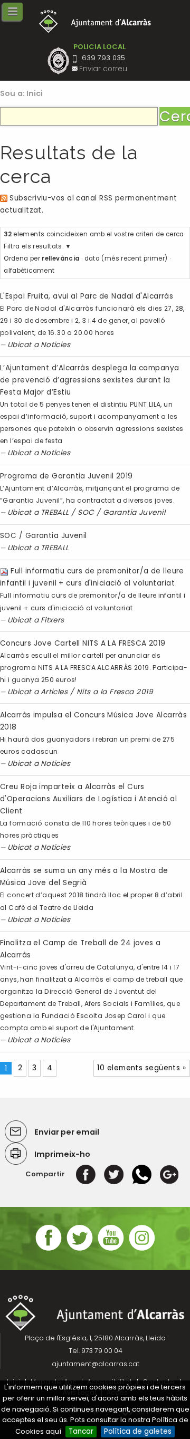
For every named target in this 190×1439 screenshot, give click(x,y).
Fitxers (52, 620)
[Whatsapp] (141, 1174)
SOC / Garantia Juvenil (121, 512)
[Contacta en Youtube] (111, 1249)
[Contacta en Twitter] (79, 1249)
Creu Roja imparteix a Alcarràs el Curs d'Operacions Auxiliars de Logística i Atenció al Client (88, 799)
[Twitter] (114, 1174)
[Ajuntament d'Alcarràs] (95, 21)
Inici (34, 93)
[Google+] (169, 1174)
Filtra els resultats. (33, 246)
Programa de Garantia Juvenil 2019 (66, 476)
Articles (54, 692)
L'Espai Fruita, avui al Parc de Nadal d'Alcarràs (86, 296)
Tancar (81, 1431)
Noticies (56, 345)
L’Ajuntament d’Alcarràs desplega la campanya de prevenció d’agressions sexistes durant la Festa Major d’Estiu (89, 380)
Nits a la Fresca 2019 (115, 692)
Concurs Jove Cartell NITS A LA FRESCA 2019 (83, 643)
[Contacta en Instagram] (142, 1249)
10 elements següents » (141, 1068)
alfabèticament (29, 270)
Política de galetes (138, 1431)
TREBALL (55, 512)
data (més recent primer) (126, 258)
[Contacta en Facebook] (48, 1249)
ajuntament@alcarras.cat (95, 1363)
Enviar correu (103, 69)
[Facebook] (86, 1174)
